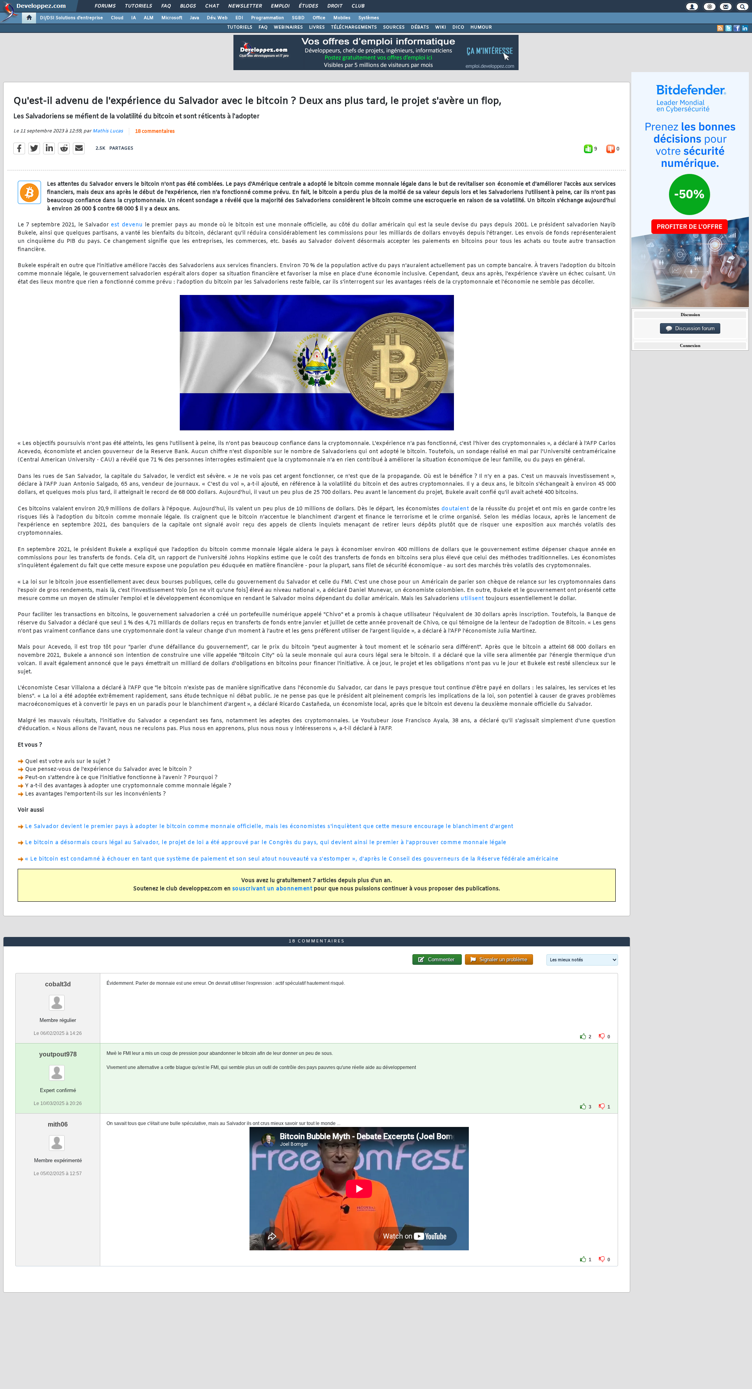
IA (133, 18)
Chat (211, 6)
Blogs (187, 6)
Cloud (117, 18)
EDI (239, 18)
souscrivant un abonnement (272, 889)
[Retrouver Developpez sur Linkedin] (745, 28)
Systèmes (368, 18)
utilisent (472, 598)
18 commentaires (155, 131)
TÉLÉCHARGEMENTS (354, 27)
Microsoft (171, 18)
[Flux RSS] (720, 28)
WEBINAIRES (288, 27)
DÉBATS (420, 27)
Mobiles (342, 18)
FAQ (165, 6)
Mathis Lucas (107, 131)
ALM (149, 18)
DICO (458, 27)
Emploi (280, 6)
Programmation (267, 18)
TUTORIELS (239, 27)
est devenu (127, 225)
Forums (105, 6)
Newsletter (244, 6)
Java (194, 18)
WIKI (440, 27)
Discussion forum (693, 328)
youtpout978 (58, 1054)
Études (308, 6)
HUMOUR (481, 27)
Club (358, 6)
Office (319, 18)
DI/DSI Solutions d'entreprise (71, 18)
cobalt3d (58, 984)
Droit (334, 6)
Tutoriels (138, 6)
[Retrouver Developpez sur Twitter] (728, 28)
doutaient (455, 509)
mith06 (58, 1124)
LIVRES (317, 27)
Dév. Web (217, 18)
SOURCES (394, 27)
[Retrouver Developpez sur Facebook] (737, 28)
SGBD (298, 18)
